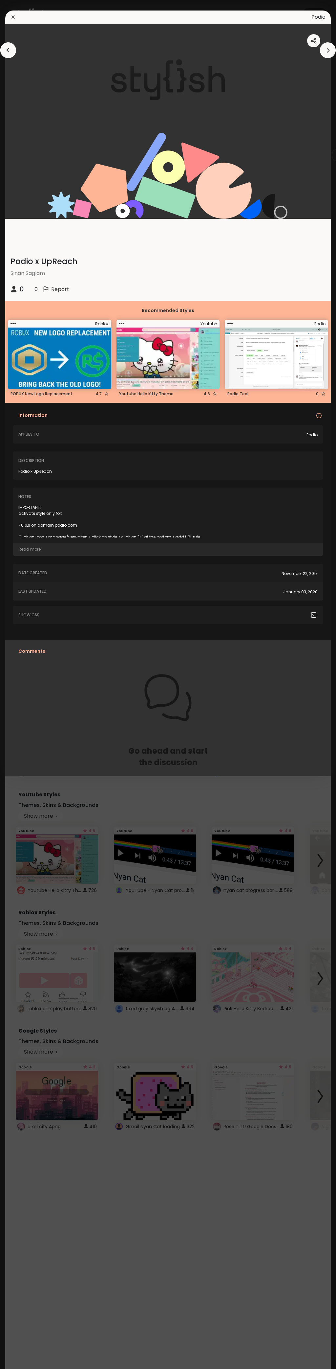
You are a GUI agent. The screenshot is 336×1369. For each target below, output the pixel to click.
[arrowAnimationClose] (8, 50)
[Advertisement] (26, 684)
